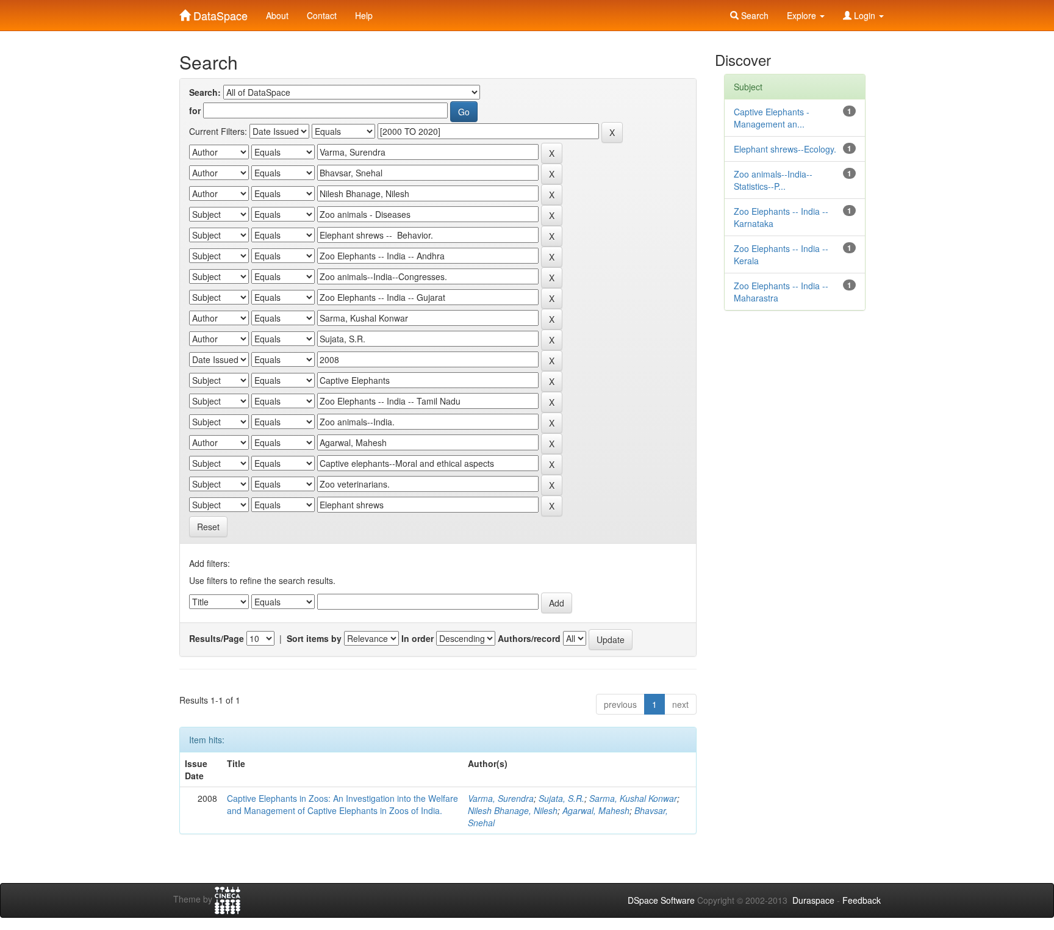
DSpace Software (661, 900)
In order (417, 638)
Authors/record (529, 638)
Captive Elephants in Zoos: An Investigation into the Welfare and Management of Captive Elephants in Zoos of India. (342, 804)
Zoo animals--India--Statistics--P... (773, 180)
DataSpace (219, 12)
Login (864, 15)
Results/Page (216, 638)
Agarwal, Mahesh (595, 810)
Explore (803, 15)
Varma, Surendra (501, 798)
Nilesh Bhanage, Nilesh (512, 810)
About (277, 15)
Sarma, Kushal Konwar (633, 798)
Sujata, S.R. (561, 798)
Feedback (861, 900)
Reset (208, 527)
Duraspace (813, 900)
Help (364, 15)
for (195, 110)
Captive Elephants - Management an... (771, 118)
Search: (205, 92)
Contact (322, 15)
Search (754, 15)
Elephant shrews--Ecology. (785, 149)
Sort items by (314, 638)
